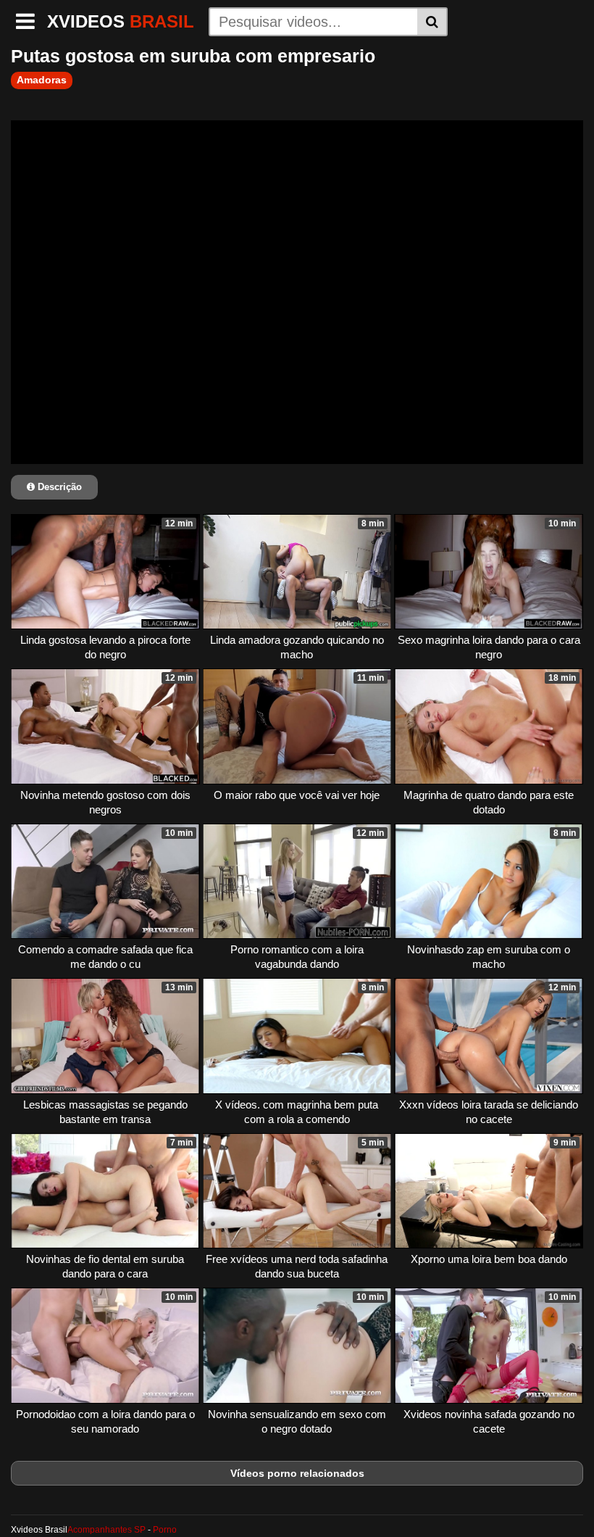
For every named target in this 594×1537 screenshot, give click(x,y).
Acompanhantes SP (106, 1530)
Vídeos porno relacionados (297, 1473)
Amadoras (42, 80)
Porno (165, 1530)
